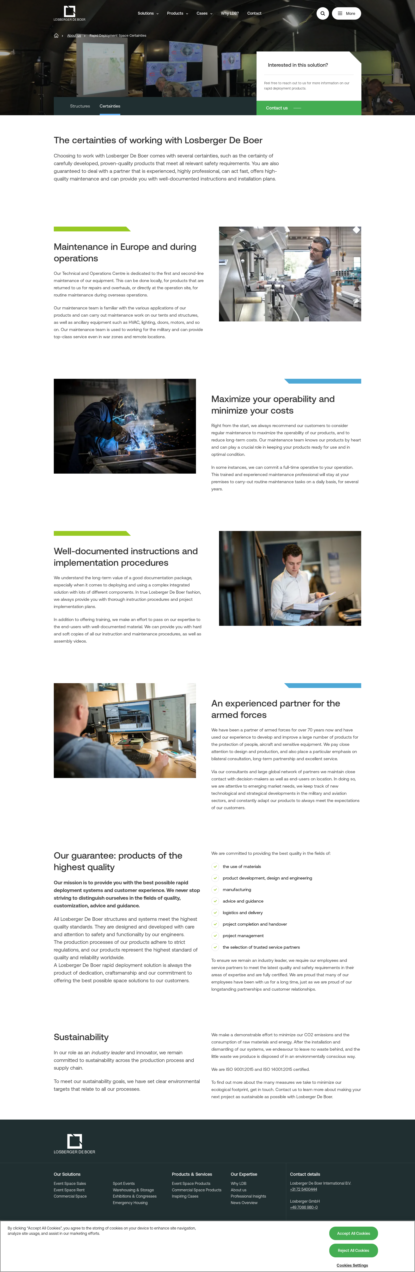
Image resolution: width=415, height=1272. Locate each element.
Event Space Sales (70, 1183)
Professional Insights (248, 1196)
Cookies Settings (352, 1265)
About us (238, 1190)
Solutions (146, 13)
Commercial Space (70, 1196)
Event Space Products (191, 1183)
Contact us (277, 107)
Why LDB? (230, 13)
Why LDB (238, 1183)
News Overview (244, 1202)
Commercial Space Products (196, 1190)
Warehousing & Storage (133, 1190)
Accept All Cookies (353, 1233)
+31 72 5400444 (303, 1189)
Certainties (110, 106)
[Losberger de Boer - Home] (75, 1144)
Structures (80, 106)
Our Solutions (67, 1174)
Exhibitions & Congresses (135, 1196)
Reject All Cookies (353, 1250)
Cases (202, 13)
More (350, 13)
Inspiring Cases (185, 1196)
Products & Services (192, 1174)
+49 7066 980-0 (304, 1207)
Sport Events (124, 1183)
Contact (254, 13)
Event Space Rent (69, 1190)
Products (175, 13)
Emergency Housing (130, 1202)
